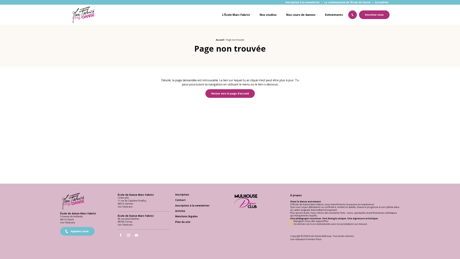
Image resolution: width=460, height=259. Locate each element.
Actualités (381, 2)
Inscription (182, 194)
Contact (180, 200)
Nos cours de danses (300, 15)
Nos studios (268, 15)
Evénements (334, 15)
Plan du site (182, 222)
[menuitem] (302, 2)
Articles (180, 211)
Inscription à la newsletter (302, 2)
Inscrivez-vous (374, 14)
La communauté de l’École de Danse (347, 2)
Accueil (220, 39)
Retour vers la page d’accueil (230, 93)
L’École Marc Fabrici (236, 15)
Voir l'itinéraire (67, 222)
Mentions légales (186, 216)
